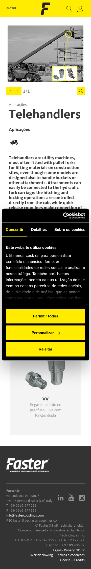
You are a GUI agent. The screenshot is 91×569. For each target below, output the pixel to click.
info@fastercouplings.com (25, 515)
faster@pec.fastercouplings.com (36, 520)
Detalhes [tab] (39, 229)
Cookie (65, 560)
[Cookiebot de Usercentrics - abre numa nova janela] (64, 215)
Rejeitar (45, 349)
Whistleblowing (41, 555)
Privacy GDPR (74, 550)
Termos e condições (70, 555)
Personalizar (43, 332)
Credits (79, 560)
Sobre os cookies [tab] (69, 229)
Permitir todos (45, 316)
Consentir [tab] (15, 229)
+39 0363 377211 (23, 505)
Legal (57, 550)
